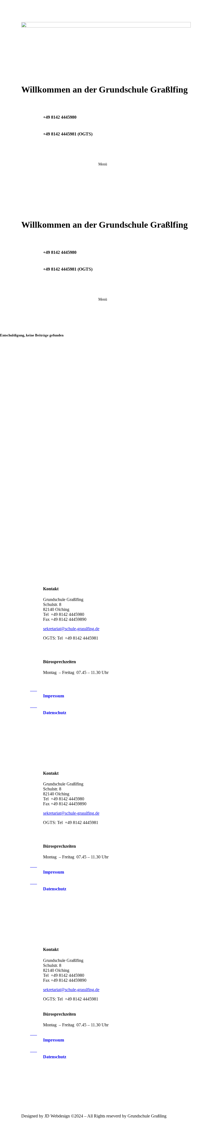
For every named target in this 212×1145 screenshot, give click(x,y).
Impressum (53, 695)
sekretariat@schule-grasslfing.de (71, 628)
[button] (102, 164)
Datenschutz (54, 712)
